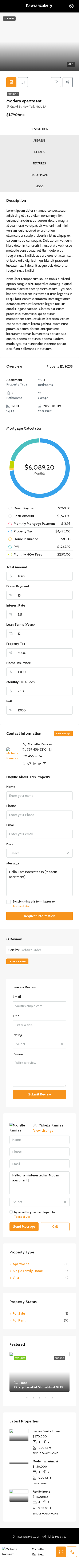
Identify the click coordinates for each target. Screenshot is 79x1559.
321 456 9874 (32, 756)
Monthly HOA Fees (20, 682)
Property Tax (15, 644)
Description (39, 129)
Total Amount (16, 567)
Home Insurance (18, 663)
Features (39, 163)
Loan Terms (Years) (20, 625)
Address (39, 140)
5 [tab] (54, 1399)
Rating (17, 1035)
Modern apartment (45, 1461)
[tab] (11, 82)
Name (10, 787)
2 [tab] (35, 1399)
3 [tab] (42, 1399)
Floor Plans (39, 175)
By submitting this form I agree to (34, 904)
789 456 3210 (37, 749)
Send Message (24, 1226)
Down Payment (17, 586)
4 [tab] (48, 1399)
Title (16, 1016)
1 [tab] (29, 1399)
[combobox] (39, 853)
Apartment (21, 1264)
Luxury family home (46, 1431)
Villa (16, 1278)
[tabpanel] (39, 1372)
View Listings (63, 733)
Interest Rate (15, 605)
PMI (9, 701)
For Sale (19, 1313)
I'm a (9, 844)
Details (39, 152)
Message (12, 863)
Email (10, 825)
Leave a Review (17, 961)
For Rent (13, 94)
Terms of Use (21, 906)
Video (40, 186)
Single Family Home (28, 1271)
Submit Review (39, 1094)
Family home (41, 1491)
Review (18, 1054)
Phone (11, 806)
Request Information (39, 916)
